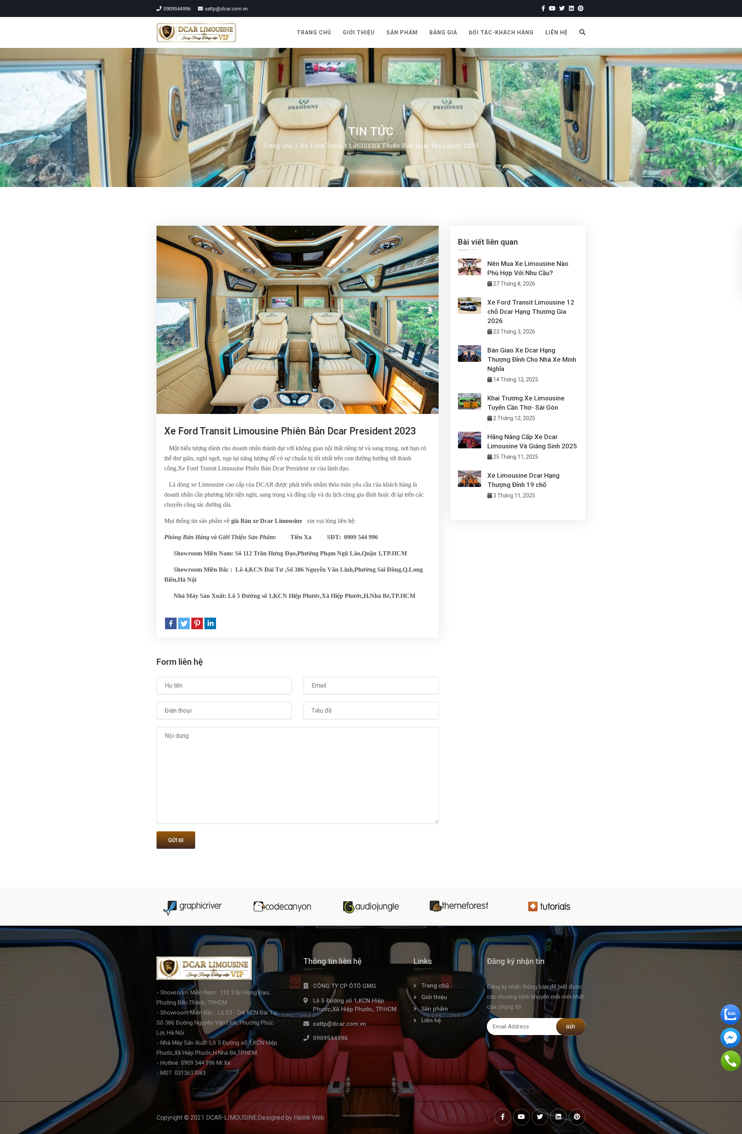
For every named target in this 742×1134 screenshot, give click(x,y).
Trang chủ (314, 32)
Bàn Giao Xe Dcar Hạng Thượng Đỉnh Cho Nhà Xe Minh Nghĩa (531, 359)
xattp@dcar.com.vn (226, 9)
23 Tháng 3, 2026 (513, 332)
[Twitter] (184, 623)
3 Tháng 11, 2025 (513, 495)
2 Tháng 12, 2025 (513, 418)
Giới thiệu (359, 32)
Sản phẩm (402, 32)
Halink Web (309, 1117)
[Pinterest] (197, 623)
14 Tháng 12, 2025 (515, 379)
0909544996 (177, 9)
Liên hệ (556, 32)
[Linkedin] (210, 623)
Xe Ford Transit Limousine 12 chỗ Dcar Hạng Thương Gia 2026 (530, 311)
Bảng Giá (443, 32)
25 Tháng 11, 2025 (515, 457)
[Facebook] (171, 623)
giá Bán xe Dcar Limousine (266, 521)
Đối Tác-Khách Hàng (501, 32)
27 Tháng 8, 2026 (513, 284)
